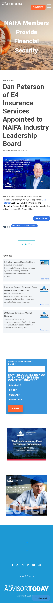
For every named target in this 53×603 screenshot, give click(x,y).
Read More (42, 218)
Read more (44, 279)
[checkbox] (26, 392)
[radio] (26, 385)
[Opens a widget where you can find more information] (41, 598)
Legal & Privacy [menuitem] (26, 576)
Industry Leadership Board (24, 226)
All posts (26, 244)
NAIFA (7, 150)
